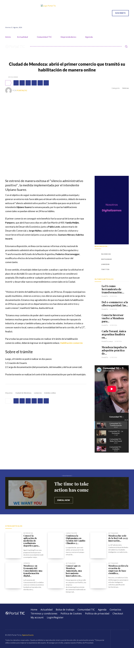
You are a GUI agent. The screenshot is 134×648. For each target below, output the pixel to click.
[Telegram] (46, 82)
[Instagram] (10, 13)
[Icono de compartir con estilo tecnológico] (67, 13)
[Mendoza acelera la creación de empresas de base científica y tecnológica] (98, 575)
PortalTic (22, 90)
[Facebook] (6, 13)
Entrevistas (28, 533)
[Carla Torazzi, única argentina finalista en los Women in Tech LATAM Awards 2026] (97, 332)
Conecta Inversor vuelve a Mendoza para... (113, 318)
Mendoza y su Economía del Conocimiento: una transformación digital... (32, 570)
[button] (126, 46)
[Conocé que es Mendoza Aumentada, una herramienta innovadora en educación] (56, 575)
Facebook (106, 254)
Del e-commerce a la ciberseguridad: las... (115, 303)
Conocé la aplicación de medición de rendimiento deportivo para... (31, 540)
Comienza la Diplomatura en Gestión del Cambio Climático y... (75, 539)
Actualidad (113, 533)
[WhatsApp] (28, 82)
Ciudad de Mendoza (23, 393)
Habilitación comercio (71, 343)
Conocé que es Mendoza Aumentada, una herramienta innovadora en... (74, 570)
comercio (38, 393)
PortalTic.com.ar (107, 341)
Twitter (105, 269)
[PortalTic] (9, 90)
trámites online (50, 393)
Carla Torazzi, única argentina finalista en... (114, 334)
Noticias (125, 88)
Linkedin (105, 264)
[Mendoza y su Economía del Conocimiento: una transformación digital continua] (13, 575)
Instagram (106, 259)
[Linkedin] (13, 13)
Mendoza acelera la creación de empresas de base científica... (118, 569)
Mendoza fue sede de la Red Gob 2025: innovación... (118, 538)
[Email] (40, 82)
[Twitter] (16, 13)
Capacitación (71, 533)
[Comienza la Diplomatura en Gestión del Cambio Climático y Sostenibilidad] (56, 545)
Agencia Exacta (28, 635)
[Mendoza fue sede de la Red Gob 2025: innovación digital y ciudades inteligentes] (98, 545)
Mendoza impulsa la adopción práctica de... (114, 350)
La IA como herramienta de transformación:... (113, 289)
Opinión (26, 563)
